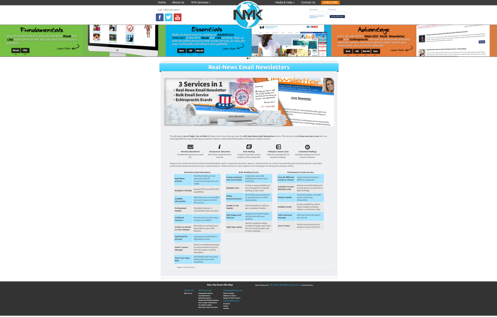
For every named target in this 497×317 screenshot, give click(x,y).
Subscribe (330, 2)
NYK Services (200, 2)
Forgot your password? (316, 16)
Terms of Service (307, 285)
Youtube (226, 308)
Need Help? (313, 17)
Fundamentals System (205, 293)
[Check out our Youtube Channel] (177, 21)
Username (313, 9)
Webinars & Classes (229, 295)
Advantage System (204, 298)
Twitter (225, 306)
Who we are (188, 293)
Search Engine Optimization (207, 302)
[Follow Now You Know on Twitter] (169, 21)
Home (162, 2)
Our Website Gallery (205, 305)
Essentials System (204, 295)
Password (332, 9)
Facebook (226, 303)
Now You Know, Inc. (262, 285)
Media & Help (284, 2)
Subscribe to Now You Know (208, 307)
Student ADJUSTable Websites (208, 300)
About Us (178, 2)
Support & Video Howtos (231, 298)
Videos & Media (228, 293)
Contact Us (308, 2)
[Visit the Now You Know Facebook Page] (160, 21)
